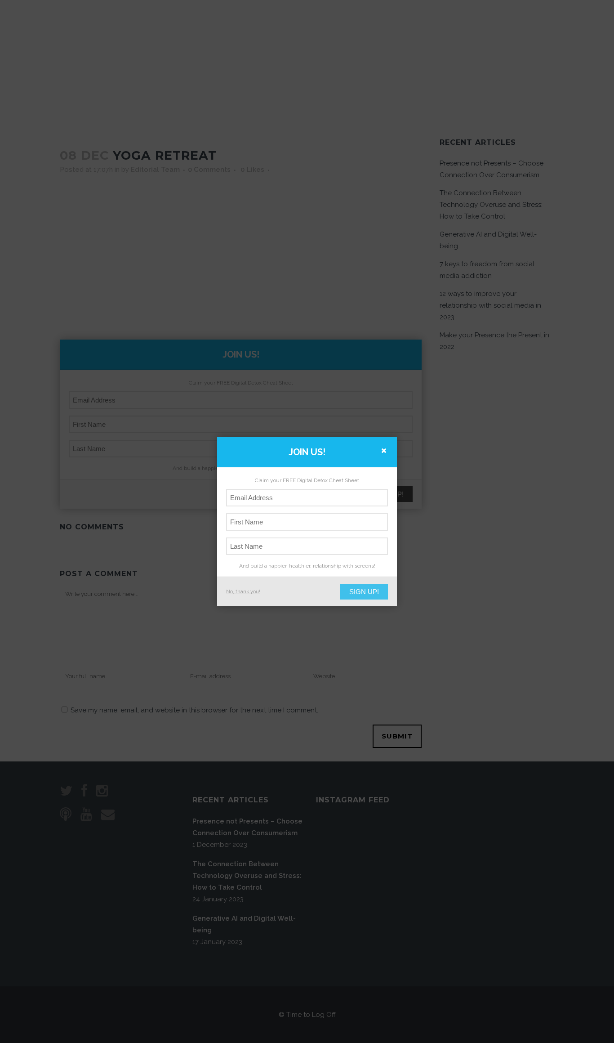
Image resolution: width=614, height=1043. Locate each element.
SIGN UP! (364, 591)
